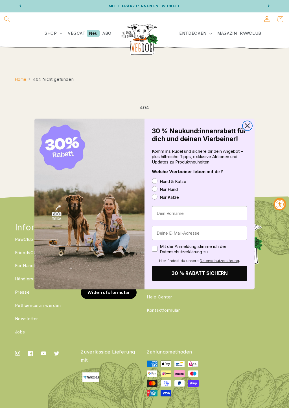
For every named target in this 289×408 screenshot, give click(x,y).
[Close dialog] (247, 126)
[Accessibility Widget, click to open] (279, 204)
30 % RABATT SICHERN (200, 273)
